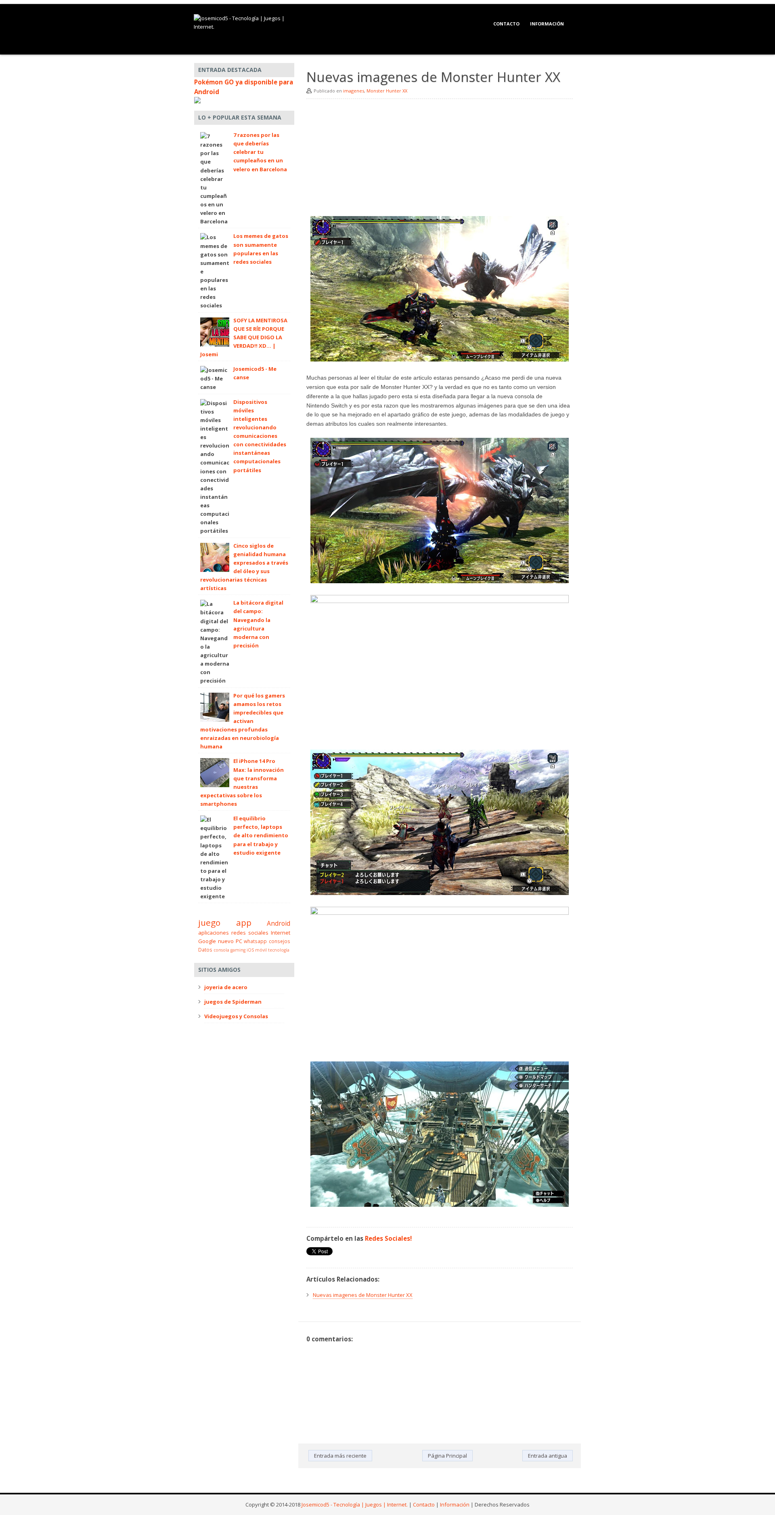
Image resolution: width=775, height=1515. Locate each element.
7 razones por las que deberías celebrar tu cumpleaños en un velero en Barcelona (260, 152)
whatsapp (255, 941)
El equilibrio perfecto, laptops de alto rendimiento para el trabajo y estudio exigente (260, 835)
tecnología (278, 950)
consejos (279, 941)
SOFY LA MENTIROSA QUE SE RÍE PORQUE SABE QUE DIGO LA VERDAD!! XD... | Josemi (243, 337)
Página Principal (447, 1455)
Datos (205, 949)
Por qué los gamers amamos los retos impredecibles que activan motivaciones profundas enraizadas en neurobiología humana (242, 721)
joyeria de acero (225, 987)
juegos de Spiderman (233, 1001)
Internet (280, 932)
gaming (237, 950)
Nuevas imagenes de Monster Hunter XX (363, 1295)
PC (239, 941)
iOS (250, 950)
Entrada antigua (547, 1455)
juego (209, 922)
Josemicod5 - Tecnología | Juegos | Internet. (355, 1504)
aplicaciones (213, 932)
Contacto (506, 24)
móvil (261, 950)
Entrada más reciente (340, 1455)
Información (547, 24)
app (243, 922)
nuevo (226, 941)
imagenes (353, 91)
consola (221, 950)
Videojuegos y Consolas (236, 1016)
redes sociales (249, 932)
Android (278, 923)
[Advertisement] (439, 159)
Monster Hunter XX (387, 91)
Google (207, 941)
